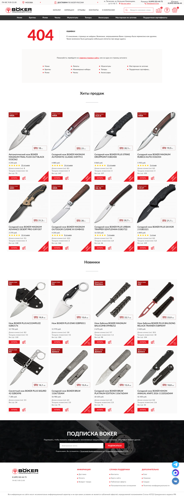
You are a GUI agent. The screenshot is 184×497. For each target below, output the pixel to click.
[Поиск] (126, 10)
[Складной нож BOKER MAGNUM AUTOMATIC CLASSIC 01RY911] (70, 131)
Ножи (19, 18)
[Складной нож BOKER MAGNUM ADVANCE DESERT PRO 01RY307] (27, 203)
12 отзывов (25, 235)
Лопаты (76, 66)
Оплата (82, 478)
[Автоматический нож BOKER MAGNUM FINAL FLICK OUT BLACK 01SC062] (27, 131)
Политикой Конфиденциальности (92, 451)
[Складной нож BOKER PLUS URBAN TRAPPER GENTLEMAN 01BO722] (113, 203)
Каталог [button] (57, 10)
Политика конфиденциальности (156, 486)
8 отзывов (68, 235)
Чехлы (57, 18)
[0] (174, 10)
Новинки (146, 478)
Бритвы (32, 18)
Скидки (146, 482)
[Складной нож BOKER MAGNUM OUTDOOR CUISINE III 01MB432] (70, 203)
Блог (145, 474)
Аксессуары (103, 18)
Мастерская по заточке (126, 18)
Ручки (45, 18)
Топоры (88, 18)
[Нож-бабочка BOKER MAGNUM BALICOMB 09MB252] (113, 300)
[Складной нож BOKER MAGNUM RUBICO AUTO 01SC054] (156, 131)
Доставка (82, 474)
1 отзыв (153, 235)
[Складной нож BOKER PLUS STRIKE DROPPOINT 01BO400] (113, 131)
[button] (152, 3)
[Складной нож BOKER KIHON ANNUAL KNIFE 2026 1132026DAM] (156, 367)
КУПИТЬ (14, 178)
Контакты (94, 10)
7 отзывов (110, 235)
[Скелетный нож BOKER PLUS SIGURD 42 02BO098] (27, 367)
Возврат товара (85, 482)
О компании (108, 10)
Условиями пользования (114, 451)
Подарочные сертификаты (155, 18)
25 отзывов (25, 165)
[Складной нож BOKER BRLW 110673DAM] (70, 367)
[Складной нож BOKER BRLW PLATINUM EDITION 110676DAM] (113, 367)
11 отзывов (111, 165)
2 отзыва (153, 165)
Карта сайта (116, 478)
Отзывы (81, 10)
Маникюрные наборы (81, 69)
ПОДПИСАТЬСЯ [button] (115, 446)
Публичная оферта (118, 482)
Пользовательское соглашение (123, 486)
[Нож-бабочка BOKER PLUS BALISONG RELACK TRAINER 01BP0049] (156, 300)
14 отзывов (68, 165)
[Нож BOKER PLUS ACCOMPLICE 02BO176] (27, 300)
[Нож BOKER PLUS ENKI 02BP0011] (70, 300)
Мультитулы (72, 18)
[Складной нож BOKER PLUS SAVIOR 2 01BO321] (156, 203)
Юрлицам (69, 10)
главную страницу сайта (89, 58)
